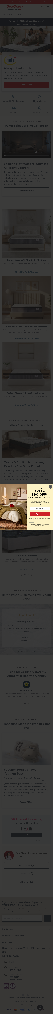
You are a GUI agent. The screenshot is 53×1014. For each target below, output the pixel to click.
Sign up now (40, 514)
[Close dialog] (50, 487)
